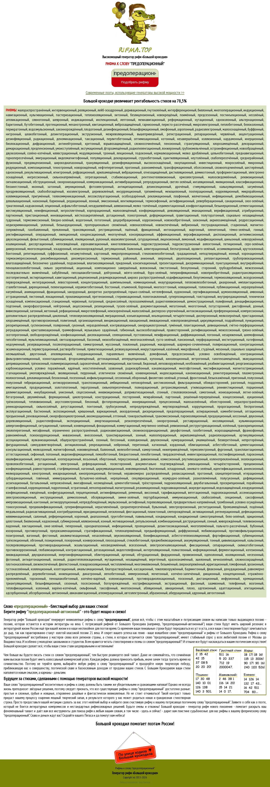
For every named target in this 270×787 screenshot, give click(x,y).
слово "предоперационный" (162, 637)
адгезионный (207, 588)
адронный (199, 592)
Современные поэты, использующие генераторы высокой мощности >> (135, 92)
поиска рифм (85, 711)
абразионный (158, 592)
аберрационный (180, 592)
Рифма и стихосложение (129, 782)
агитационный (254, 588)
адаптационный (230, 588)
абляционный (153, 588)
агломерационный (110, 592)
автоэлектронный (136, 592)
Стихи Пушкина (144, 782)
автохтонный (216, 592)
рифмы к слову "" (107, 619)
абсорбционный (39, 592)
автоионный (60, 592)
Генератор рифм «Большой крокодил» (135, 773)
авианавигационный (83, 592)
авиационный (174, 588)
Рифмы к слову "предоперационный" (135, 768)
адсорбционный (17, 592)
